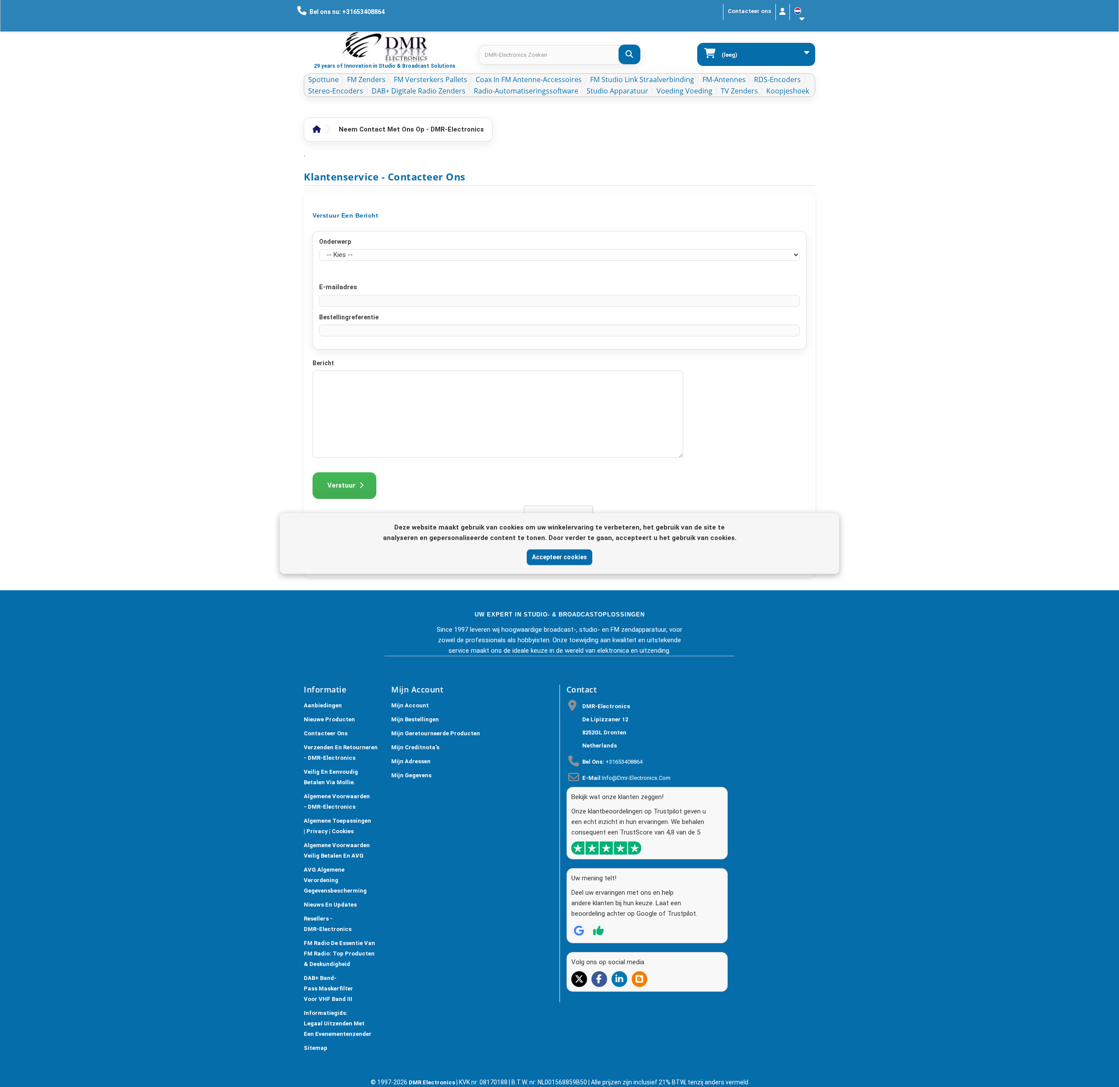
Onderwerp (335, 241)
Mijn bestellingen (415, 719)
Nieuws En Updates (330, 904)
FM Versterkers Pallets (430, 79)
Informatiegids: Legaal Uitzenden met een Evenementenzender (338, 1023)
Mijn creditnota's (415, 747)
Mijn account (410, 705)
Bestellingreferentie (349, 317)
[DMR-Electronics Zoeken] (629, 54)
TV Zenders (739, 91)
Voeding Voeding (684, 91)
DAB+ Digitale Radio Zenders (419, 91)
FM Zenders (366, 79)
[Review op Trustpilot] (598, 930)
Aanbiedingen (323, 705)
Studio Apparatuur (617, 91)
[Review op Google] (579, 930)
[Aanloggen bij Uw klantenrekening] (782, 12)
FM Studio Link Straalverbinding (642, 79)
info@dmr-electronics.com (636, 778)
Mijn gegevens (411, 775)
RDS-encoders (777, 79)
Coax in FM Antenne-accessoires (529, 79)
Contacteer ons (749, 11)
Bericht (323, 363)
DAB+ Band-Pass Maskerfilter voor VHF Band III (328, 988)
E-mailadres (338, 287)
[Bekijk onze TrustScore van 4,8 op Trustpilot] (606, 848)
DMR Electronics (432, 1082)
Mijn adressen (411, 761)
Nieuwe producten (329, 719)
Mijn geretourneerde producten (435, 733)
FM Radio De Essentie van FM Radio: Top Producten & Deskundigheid (339, 953)
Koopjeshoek (787, 91)
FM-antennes (724, 79)
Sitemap (315, 1048)
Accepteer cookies (559, 557)
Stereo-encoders (335, 91)
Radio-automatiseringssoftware (526, 91)
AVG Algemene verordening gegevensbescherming (335, 880)
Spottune (323, 79)
